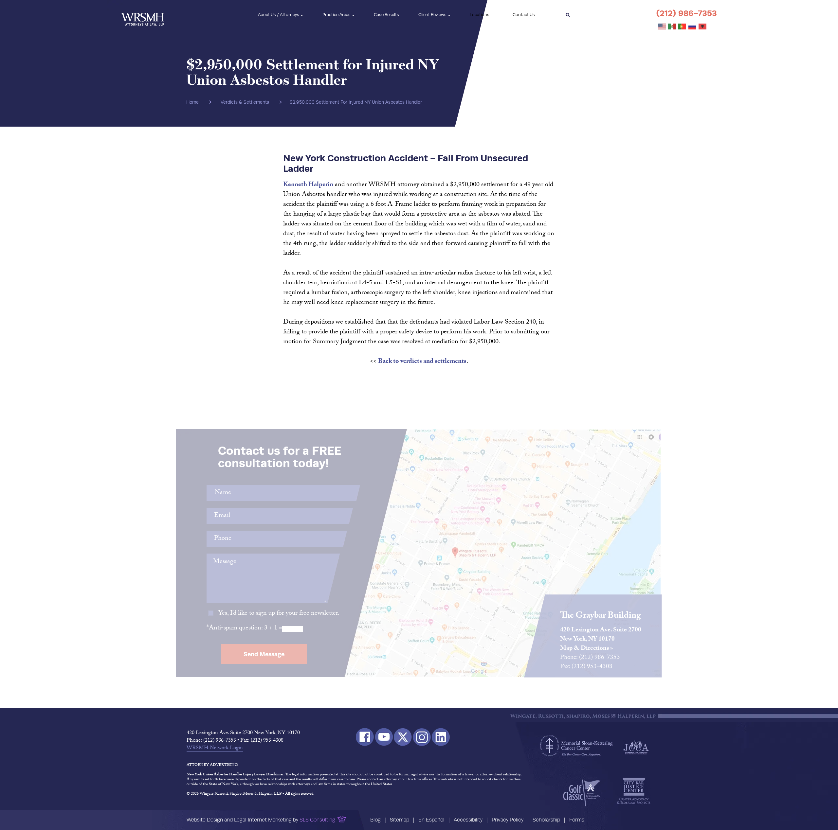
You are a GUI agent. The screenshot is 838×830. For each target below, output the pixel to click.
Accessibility (468, 820)
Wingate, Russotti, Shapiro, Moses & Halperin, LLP (142, 15)
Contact (524, 14)
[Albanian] (703, 26)
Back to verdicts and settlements (422, 361)
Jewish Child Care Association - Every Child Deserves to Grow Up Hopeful (636, 747)
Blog (375, 820)
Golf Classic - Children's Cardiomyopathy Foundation (582, 792)
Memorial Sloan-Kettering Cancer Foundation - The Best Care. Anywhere (576, 745)
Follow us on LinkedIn (441, 737)
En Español (431, 820)
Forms (576, 820)
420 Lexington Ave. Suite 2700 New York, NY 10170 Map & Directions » (600, 639)
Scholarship (546, 820)
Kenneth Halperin (308, 185)
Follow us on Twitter (403, 737)
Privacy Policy (507, 820)
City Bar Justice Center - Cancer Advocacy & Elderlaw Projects (633, 791)
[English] (662, 26)
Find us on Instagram (422, 737)
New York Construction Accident (355, 157)
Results (386, 14)
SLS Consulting (317, 820)
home (192, 102)
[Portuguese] (682, 26)
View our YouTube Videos (384, 737)
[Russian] (692, 26)
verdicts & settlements (245, 102)
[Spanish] (672, 26)
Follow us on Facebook (365, 737)
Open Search (568, 14)
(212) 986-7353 (686, 13)
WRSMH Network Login (215, 748)
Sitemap (399, 820)
